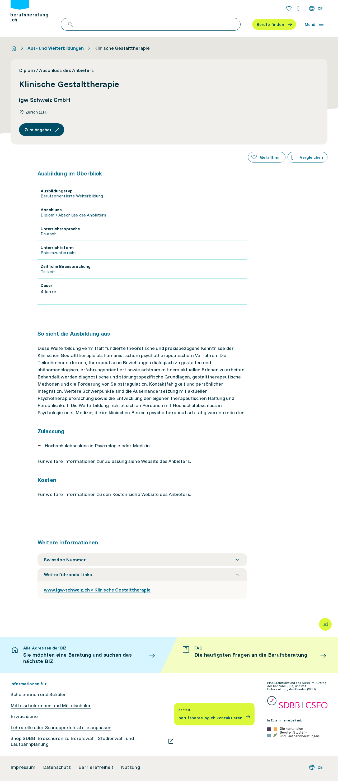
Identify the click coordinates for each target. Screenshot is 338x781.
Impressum (23, 767)
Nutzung (130, 767)
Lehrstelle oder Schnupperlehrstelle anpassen (61, 727)
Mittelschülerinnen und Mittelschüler (51, 705)
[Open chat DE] (325, 624)
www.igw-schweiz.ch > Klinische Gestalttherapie (97, 590)
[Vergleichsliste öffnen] (300, 8)
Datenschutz (57, 767)
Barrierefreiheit (96, 767)
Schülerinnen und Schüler (38, 694)
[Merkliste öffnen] (289, 8)
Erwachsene (24, 716)
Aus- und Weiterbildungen (55, 48)
